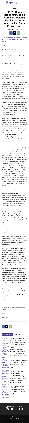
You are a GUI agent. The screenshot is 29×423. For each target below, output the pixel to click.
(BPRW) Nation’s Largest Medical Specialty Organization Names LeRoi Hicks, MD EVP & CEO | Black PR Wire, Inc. (18, 389)
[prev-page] (2, 397)
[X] (14, 33)
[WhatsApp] (18, 33)
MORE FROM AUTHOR (19, 334)
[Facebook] (11, 33)
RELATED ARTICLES (7, 334)
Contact (12, 416)
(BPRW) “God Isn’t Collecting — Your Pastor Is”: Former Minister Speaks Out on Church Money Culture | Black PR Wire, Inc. (18, 364)
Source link (5, 317)
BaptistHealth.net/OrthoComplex (17, 139)
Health (14, 8)
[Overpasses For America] (11, 2)
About (7, 416)
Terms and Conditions (14, 418)
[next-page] (5, 397)
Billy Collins (10, 29)
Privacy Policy (18, 416)
